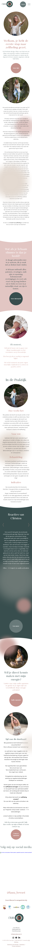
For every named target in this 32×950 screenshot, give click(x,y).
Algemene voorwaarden (13, 944)
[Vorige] (3, 525)
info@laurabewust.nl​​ (16, 934)
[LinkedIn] (19, 938)
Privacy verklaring (16, 946)
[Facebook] (16, 938)
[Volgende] (28, 525)
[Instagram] (13, 938)
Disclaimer (22, 944)
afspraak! (19, 793)
